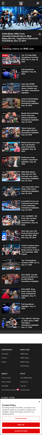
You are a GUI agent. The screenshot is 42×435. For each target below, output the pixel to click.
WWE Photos (24, 362)
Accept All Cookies (21, 431)
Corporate (5, 354)
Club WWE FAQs (25, 378)
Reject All (21, 425)
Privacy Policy (6, 382)
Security (23, 386)
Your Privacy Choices (6, 390)
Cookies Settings (21, 418)
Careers (4, 358)
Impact (4, 362)
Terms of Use (6, 378)
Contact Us (24, 382)
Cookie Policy (25, 390)
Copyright (5, 386)
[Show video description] (35, 33)
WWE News (24, 354)
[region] (21, 417)
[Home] (21, 3)
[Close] (39, 401)
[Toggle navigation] (3, 3)
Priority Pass (24, 366)
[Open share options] (39, 33)
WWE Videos (24, 358)
